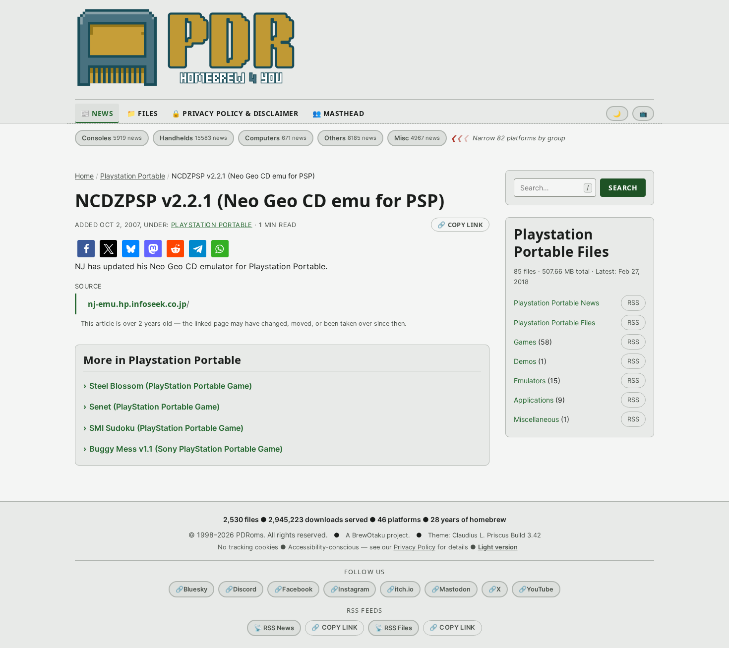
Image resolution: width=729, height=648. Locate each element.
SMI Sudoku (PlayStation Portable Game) (166, 428)
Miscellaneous (536, 419)
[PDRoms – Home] (186, 47)
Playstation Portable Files (554, 322)
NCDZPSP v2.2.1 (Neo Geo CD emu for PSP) (259, 200)
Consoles (112, 138)
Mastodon (451, 589)
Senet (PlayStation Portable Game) (154, 407)
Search (622, 187)
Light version (498, 547)
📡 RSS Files (393, 628)
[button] (86, 248)
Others (350, 138)
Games (525, 342)
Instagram (349, 589)
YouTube (536, 589)
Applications (533, 400)
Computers (275, 138)
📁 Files (142, 113)
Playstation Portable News (556, 302)
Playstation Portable (132, 176)
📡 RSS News (274, 628)
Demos (525, 361)
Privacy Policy (414, 547)
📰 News (97, 113)
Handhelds (193, 138)
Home (84, 176)
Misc (417, 138)
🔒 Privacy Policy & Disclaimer (235, 113)
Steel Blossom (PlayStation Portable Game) (170, 386)
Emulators (530, 380)
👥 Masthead (338, 113)
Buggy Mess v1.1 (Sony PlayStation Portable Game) (186, 449)
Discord (240, 589)
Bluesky (191, 589)
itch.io (400, 589)
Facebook (293, 589)
